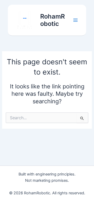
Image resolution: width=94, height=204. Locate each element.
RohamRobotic (52, 20)
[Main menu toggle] (75, 20)
